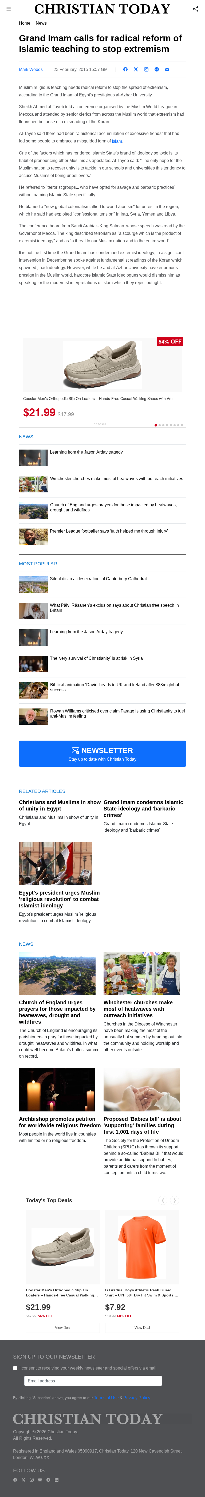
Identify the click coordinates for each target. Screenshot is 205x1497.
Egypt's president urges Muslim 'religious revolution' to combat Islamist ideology (59, 899)
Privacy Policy (136, 1398)
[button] (9, 9)
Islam (117, 141)
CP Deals (100, 424)
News (41, 23)
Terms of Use (106, 1398)
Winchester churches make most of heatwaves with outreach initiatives (138, 1009)
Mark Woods (31, 69)
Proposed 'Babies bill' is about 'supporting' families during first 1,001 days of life (142, 1125)
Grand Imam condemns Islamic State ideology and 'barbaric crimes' (143, 808)
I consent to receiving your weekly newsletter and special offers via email (87, 1368)
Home (24, 23)
